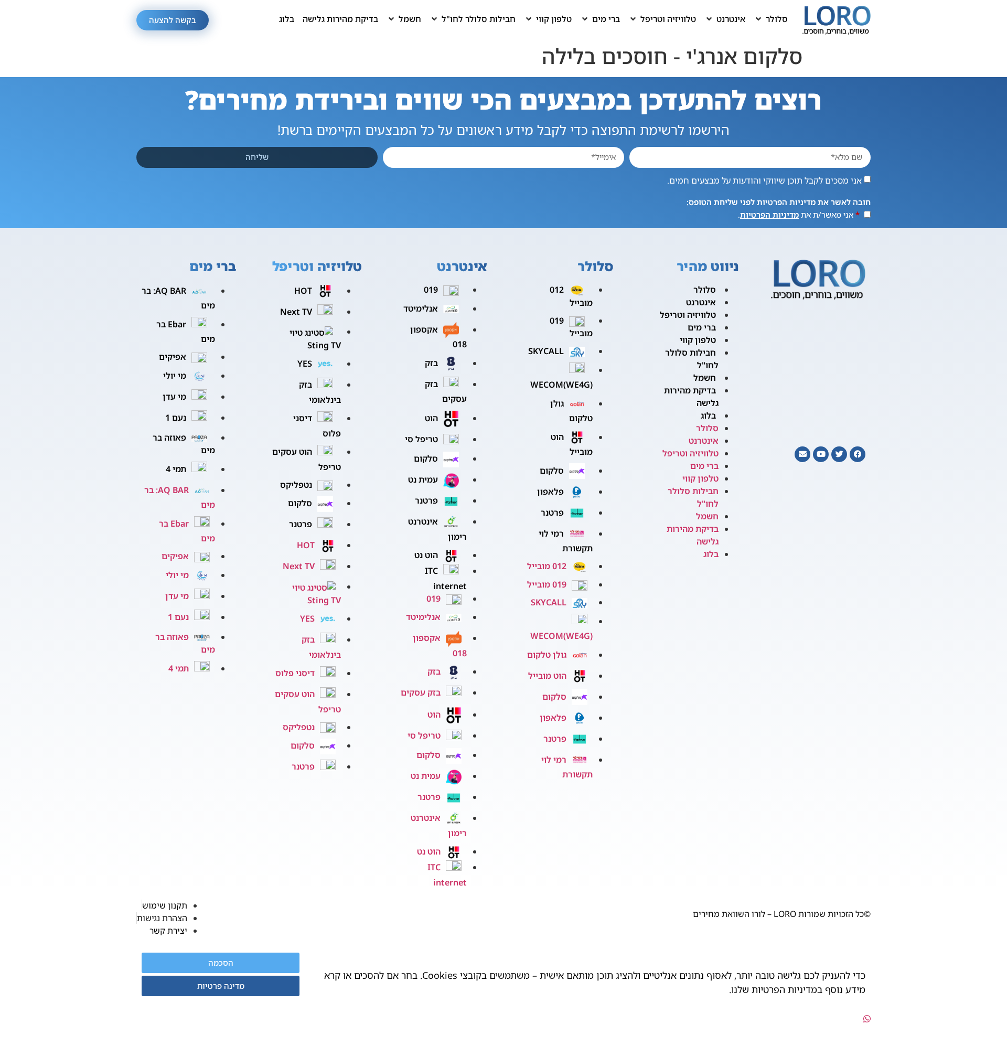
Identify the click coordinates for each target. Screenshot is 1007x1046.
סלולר (704, 289)
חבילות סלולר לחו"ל (692, 359)
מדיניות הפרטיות (769, 214)
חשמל (704, 377)
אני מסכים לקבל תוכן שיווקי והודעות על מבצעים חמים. (764, 180)
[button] (770, 19)
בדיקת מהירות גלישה (691, 397)
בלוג (708, 415)
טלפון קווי (698, 340)
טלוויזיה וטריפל (688, 315)
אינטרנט (701, 302)
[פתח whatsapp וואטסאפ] (867, 1018)
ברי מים (702, 327)
